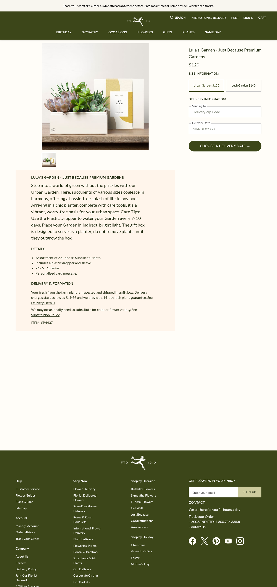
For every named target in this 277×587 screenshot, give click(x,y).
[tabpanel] (95, 96)
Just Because (139, 514)
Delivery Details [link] (43, 303)
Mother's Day (140, 564)
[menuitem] (64, 32)
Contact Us (197, 527)
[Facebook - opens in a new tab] (194, 541)
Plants (188, 32)
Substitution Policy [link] (45, 315)
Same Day (213, 32)
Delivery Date (201, 123)
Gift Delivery (82, 569)
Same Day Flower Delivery (85, 508)
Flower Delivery (84, 489)
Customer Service (28, 489)
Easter (135, 558)
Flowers (145, 32)
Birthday (63, 32)
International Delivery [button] (208, 18)
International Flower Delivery (87, 530)
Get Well (137, 508)
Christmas (138, 545)
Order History (25, 532)
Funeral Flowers (142, 501)
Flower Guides (25, 495)
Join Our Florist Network (26, 578)
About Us (22, 556)
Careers (21, 563)
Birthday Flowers (143, 489)
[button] (178, 18)
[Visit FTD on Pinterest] (218, 541)
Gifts (167, 32)
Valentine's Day (141, 551)
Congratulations (142, 521)
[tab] (95, 96)
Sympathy (90, 32)
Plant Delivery (83, 539)
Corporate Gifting (85, 575)
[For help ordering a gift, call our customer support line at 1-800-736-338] (138, 21)
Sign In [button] (248, 18)
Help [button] (234, 18)
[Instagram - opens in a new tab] (241, 541)
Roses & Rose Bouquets (82, 519)
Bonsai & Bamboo (85, 552)
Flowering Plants (85, 545)
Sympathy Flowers (143, 495)
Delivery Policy (26, 569)
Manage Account (27, 526)
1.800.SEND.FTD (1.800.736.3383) (214, 521)
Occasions (117, 32)
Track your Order (27, 538)
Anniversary (139, 527)
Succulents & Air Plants (84, 560)
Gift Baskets (81, 582)
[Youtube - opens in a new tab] (229, 541)
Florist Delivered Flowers (85, 498)
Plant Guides (24, 501)
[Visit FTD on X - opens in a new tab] (206, 541)
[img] (95, 96)
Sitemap (21, 508)
